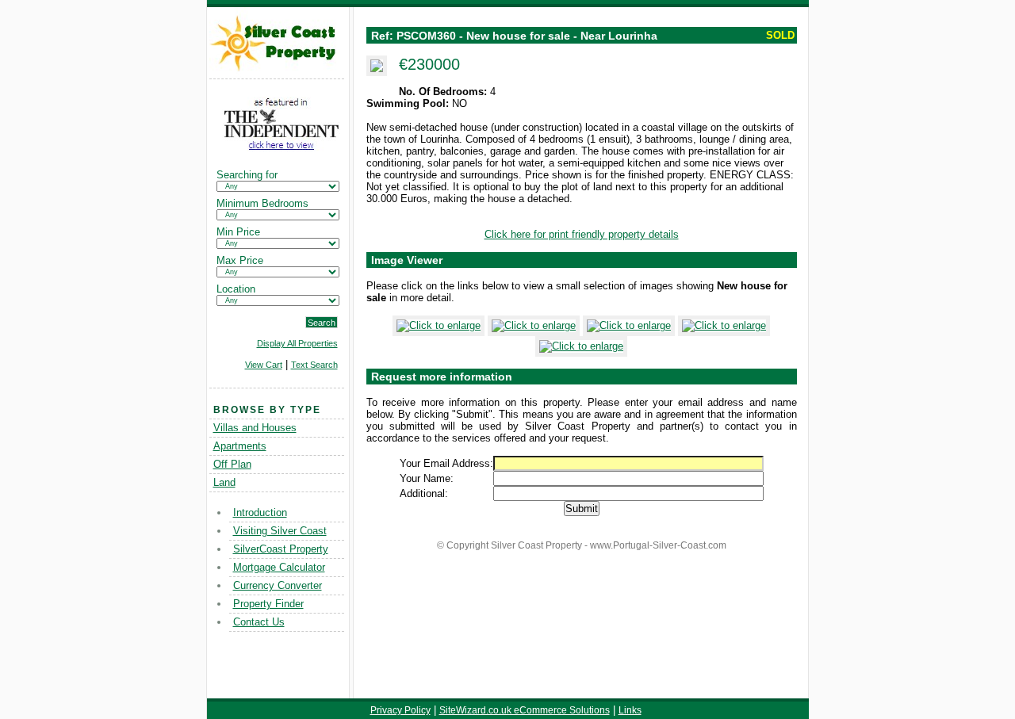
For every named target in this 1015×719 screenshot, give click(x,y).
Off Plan (232, 464)
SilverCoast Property (280, 549)
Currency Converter (277, 585)
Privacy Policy (400, 710)
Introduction (260, 512)
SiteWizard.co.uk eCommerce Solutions (524, 710)
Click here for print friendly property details (582, 234)
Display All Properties (297, 343)
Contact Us (259, 622)
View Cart (263, 364)
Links (630, 710)
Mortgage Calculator (279, 567)
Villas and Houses (255, 428)
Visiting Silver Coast (280, 531)
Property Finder (268, 604)
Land (224, 482)
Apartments (239, 446)
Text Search (314, 364)
